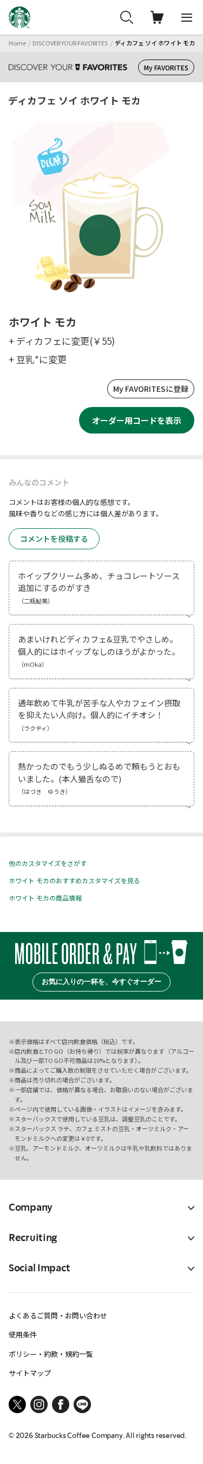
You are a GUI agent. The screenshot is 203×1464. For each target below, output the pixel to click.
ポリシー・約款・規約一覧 (51, 1354)
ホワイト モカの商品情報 (45, 897)
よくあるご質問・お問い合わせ (58, 1315)
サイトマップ (30, 1373)
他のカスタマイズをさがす (48, 863)
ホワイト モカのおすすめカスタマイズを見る (74, 880)
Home (17, 42)
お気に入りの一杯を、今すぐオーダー (101, 981)
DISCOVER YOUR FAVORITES (70, 42)
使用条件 (23, 1334)
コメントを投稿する (54, 538)
